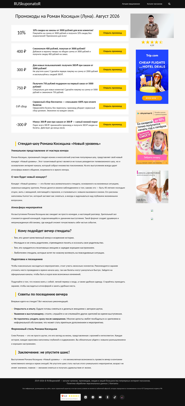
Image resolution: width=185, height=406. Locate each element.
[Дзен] (122, 397)
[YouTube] (100, 397)
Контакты (114, 384)
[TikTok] (114, 397)
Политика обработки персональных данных (87, 384)
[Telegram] (92, 397)
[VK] (85, 397)
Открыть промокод (112, 33)
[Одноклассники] (107, 397)
